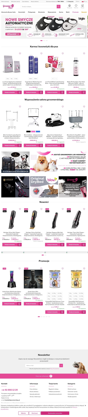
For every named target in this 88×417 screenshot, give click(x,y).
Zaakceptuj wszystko (55, 413)
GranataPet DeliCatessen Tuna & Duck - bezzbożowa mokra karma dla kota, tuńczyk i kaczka (54, 303)
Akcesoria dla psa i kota (8, 12)
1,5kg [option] (7, 78)
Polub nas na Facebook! (42, 376)
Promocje (76, 12)
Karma (61, 12)
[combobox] (40, 6)
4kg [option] (11, 78)
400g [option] (49, 296)
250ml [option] (30, 78)
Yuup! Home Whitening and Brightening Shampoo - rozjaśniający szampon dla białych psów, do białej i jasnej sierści (33, 83)
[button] (77, 1)
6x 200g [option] (54, 293)
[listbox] (11, 79)
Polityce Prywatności (54, 368)
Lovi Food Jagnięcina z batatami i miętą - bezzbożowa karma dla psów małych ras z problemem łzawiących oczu (11, 83)
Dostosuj (35, 413)
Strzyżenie (41, 12)
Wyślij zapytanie (72, 396)
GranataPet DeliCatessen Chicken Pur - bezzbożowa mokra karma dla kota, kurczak (76, 303)
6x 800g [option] (54, 299)
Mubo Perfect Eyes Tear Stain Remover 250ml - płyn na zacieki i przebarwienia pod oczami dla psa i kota (76, 83)
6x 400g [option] (54, 296)
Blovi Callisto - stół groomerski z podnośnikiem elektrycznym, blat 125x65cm (33, 136)
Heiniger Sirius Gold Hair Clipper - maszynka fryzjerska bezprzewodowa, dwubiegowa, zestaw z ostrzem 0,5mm (33, 234)
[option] (28, 131)
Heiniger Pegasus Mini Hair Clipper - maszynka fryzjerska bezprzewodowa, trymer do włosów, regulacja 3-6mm (55, 234)
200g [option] (49, 293)
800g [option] (49, 299)
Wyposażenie (52, 12)
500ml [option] (35, 78)
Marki (68, 12)
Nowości (84, 12)
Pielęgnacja (31, 12)
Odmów (23, 413)
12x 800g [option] (60, 299)
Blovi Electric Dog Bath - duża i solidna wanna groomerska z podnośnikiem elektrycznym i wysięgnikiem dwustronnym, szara (76, 136)
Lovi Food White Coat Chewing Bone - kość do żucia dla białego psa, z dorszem (54, 83)
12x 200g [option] (60, 293)
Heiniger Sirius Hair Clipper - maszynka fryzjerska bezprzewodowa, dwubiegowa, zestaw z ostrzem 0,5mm (12, 234)
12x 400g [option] (60, 296)
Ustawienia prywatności (55, 394)
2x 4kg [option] (15, 78)
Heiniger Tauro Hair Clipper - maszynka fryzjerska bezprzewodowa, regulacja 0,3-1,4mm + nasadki (76, 234)
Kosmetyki (21, 12)
